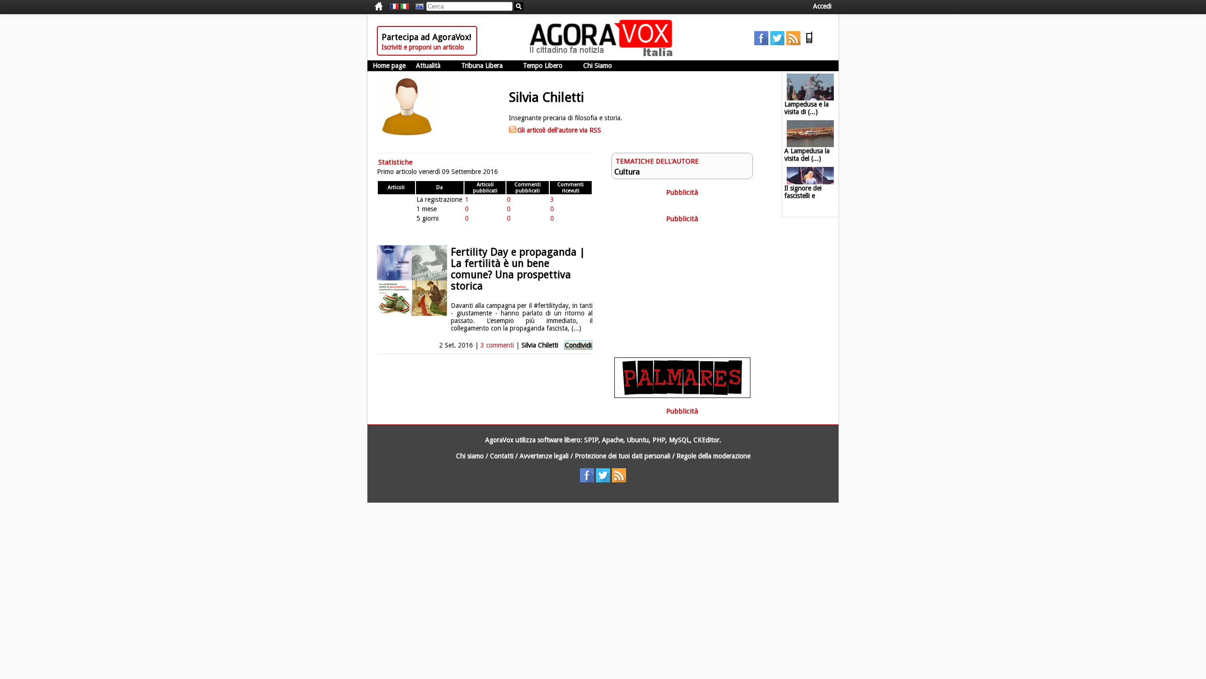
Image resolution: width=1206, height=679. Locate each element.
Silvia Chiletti (541, 345)
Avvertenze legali (544, 456)
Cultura (627, 171)
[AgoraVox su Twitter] (777, 43)
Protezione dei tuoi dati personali (622, 456)
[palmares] (682, 395)
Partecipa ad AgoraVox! (426, 37)
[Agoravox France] (394, 6)
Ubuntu (638, 440)
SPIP (591, 440)
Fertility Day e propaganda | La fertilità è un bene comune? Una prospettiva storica (518, 269)
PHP (658, 440)
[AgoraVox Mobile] (809, 43)
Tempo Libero (542, 65)
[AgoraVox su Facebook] (761, 43)
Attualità (428, 65)
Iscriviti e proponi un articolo (423, 47)
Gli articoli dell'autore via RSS (559, 130)
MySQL (679, 440)
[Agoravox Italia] (404, 6)
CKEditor (706, 440)
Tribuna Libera (482, 65)
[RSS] (793, 43)
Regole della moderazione (713, 456)
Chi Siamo (597, 65)
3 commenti (497, 345)
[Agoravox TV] (417, 6)
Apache (612, 440)
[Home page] (603, 54)
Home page (389, 65)
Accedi (822, 6)
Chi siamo (470, 456)
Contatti (501, 456)
